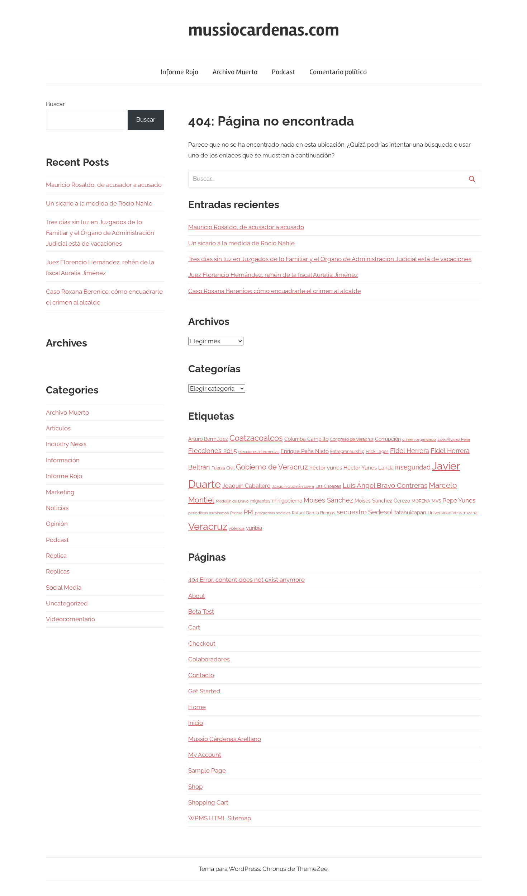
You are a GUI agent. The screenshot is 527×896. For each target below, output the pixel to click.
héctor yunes (325, 467)
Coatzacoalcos (256, 438)
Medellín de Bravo (232, 501)
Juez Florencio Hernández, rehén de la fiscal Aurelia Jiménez (273, 274)
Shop (195, 786)
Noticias (57, 507)
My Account (204, 754)
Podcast (283, 71)
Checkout (201, 643)
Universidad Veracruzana (453, 512)
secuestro (352, 512)
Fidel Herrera (409, 450)
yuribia (254, 528)
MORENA (421, 501)
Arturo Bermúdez (208, 439)
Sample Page (207, 770)
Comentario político (338, 71)
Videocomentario (70, 619)
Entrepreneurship (347, 451)
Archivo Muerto (235, 71)
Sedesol (380, 512)
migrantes (260, 501)
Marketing (60, 492)
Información (63, 460)
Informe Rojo (179, 71)
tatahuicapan (410, 512)
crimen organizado (419, 439)
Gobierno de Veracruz (272, 467)
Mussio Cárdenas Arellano (224, 738)
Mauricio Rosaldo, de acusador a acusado (246, 227)
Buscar (55, 104)
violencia (236, 528)
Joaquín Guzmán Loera (293, 486)
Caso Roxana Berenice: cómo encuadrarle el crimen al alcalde (274, 290)
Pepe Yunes (458, 500)
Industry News (66, 444)
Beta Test (201, 611)
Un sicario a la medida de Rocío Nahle (241, 243)
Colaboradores (209, 659)
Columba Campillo (306, 439)
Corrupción (388, 439)
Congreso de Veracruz (352, 439)
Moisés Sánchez (328, 500)
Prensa (236, 513)
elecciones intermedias (258, 451)
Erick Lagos (377, 451)
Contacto (201, 675)
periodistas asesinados (208, 513)
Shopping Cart (208, 802)
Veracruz (207, 526)
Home (197, 707)
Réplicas (58, 571)
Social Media (63, 587)
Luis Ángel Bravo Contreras (385, 485)
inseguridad (413, 467)
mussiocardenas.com (263, 30)
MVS (436, 501)
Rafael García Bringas (313, 512)
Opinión (57, 523)
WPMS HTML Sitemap (219, 818)
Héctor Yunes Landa (368, 467)
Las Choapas (328, 486)
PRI (248, 512)
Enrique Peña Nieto (305, 451)
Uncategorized (67, 603)
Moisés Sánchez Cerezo (382, 501)
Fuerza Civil (223, 468)
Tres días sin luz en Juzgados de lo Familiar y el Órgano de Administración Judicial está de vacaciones (329, 259)
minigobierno (287, 501)
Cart (194, 627)
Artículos (58, 428)
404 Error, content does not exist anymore (246, 579)
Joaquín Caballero (246, 485)
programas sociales (272, 513)
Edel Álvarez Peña (453, 439)
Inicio (195, 722)
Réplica (56, 555)
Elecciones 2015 (212, 450)
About (196, 595)
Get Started (204, 691)
